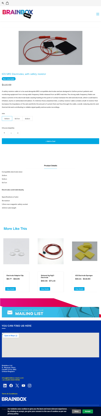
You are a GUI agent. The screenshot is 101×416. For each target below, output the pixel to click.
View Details (11, 289)
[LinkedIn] (4, 385)
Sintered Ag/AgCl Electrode (47, 276)
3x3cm (27, 118)
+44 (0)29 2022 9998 (11, 379)
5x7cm (17, 118)
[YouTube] (23, 385)
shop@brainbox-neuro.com (13, 377)
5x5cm (7, 118)
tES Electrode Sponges (84, 275)
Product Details (50, 165)
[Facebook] (11, 385)
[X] (17, 385)
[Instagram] (29, 385)
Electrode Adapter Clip (15, 275)
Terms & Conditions (9, 393)
